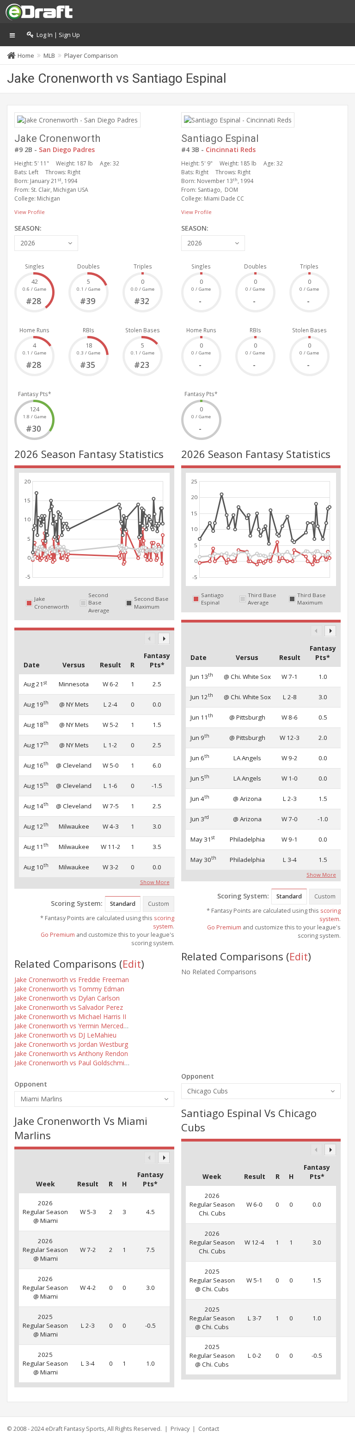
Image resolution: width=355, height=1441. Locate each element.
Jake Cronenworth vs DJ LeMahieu (65, 1035)
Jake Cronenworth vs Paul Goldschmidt (72, 1062)
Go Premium (58, 935)
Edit (131, 964)
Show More (155, 881)
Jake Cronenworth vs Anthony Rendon (71, 1053)
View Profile (29, 211)
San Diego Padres (67, 149)
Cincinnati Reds (231, 149)
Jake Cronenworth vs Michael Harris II (70, 1016)
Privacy (180, 1429)
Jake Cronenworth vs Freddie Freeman (71, 979)
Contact (208, 1429)
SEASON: (28, 228)
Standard (122, 904)
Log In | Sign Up (57, 35)
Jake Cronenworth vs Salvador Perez (68, 1007)
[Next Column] (164, 638)
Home (26, 55)
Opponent (30, 1084)
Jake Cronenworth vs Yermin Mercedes (72, 1025)
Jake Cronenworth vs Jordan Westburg (71, 1044)
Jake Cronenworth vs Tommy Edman (69, 988)
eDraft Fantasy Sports (74, 1429)
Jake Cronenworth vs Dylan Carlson (67, 998)
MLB (49, 55)
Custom (158, 904)
